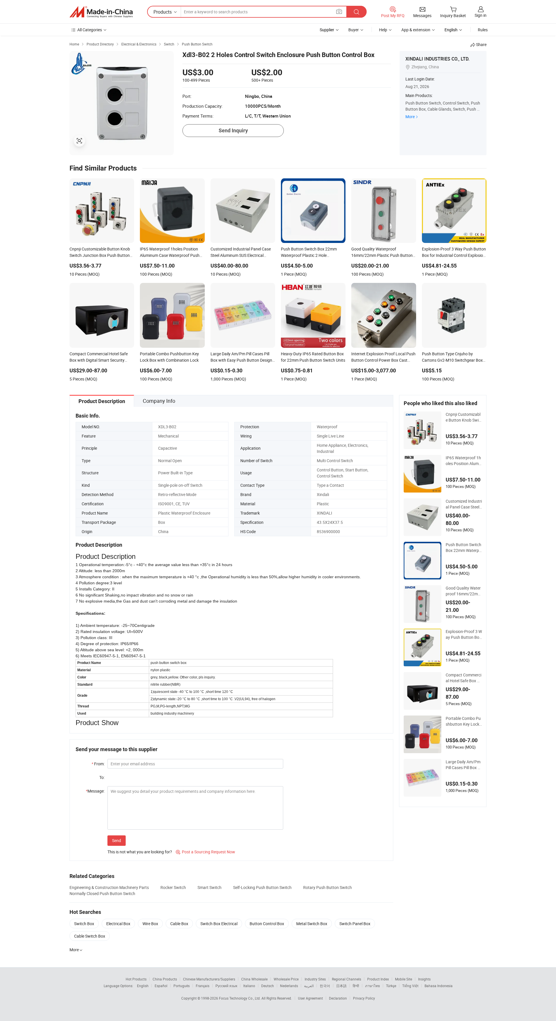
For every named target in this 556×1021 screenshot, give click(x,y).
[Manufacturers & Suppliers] (101, 12)
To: (102, 777)
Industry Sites (315, 979)
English (143, 985)
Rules (483, 29)
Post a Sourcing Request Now (205, 852)
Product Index (378, 979)
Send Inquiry (233, 130)
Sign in (481, 15)
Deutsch (267, 985)
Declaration (338, 998)
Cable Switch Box (89, 936)
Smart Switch (209, 887)
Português (181, 985)
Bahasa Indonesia (439, 985)
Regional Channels (346, 979)
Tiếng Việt (410, 985)
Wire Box (150, 923)
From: (98, 763)
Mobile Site (403, 979)
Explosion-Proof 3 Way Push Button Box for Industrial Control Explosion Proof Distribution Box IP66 (464, 634)
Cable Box (179, 923)
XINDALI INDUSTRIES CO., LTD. (437, 59)
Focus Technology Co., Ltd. (240, 998)
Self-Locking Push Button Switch (262, 887)
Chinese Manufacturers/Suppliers (209, 979)
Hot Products (136, 979)
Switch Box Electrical (218, 923)
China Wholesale (254, 979)
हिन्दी (356, 985)
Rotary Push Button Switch (327, 887)
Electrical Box (118, 923)
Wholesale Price (286, 979)
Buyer (353, 29)
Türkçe (391, 985)
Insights (424, 979)
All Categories (89, 29)
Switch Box (84, 923)
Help (383, 29)
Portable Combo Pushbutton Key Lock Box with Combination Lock (463, 721)
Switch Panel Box (354, 923)
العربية (309, 985)
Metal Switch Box (311, 923)
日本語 (341, 985)
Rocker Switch (173, 887)
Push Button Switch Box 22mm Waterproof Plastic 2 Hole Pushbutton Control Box (463, 547)
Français (202, 985)
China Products (165, 979)
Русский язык (226, 985)
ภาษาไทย (372, 985)
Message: (95, 791)
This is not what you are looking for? (139, 852)
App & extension (415, 29)
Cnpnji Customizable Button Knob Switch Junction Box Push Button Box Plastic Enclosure (463, 417)
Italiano (249, 985)
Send (116, 840)
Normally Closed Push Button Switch (102, 893)
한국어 (325, 985)
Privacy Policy (364, 998)
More (410, 116)
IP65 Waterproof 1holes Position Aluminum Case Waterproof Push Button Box (464, 460)
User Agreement (310, 998)
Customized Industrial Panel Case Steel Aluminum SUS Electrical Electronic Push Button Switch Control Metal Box (464, 504)
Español (161, 985)
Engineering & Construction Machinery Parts (109, 887)
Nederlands (289, 985)
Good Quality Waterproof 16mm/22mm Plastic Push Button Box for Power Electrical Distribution (463, 591)
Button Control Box (267, 923)
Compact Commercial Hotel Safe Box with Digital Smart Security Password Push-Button (463, 678)
